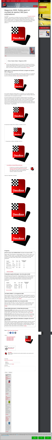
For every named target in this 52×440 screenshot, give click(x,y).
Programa (28, 67)
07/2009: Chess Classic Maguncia (12, 330)
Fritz (18, 75)
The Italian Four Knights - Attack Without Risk (8, 419)
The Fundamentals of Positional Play (8, 398)
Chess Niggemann (11, 348)
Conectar (45, 1)
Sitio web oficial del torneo (11, 336)
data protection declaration (6, 435)
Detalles (20, 298)
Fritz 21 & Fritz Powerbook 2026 (8, 378)
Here (17, 434)
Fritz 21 (6, 47)
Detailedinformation (34, 438)
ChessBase (10, 352)
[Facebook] (10, 332)
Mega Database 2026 (44, 30)
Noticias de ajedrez (14, 6)
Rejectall (41, 438)
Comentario (6, 365)
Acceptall (48, 438)
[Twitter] (13, 332)
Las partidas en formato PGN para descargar (14, 165)
